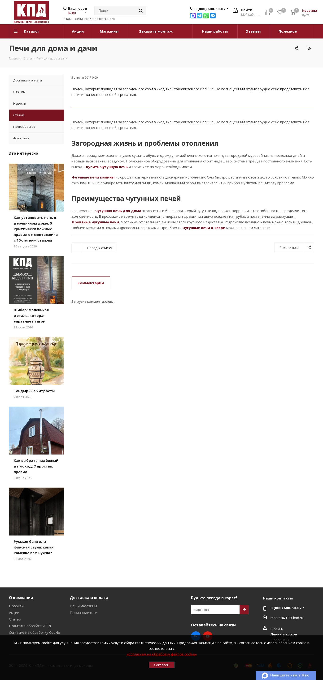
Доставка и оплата (89, 597)
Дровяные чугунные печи (95, 222)
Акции (14, 612)
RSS (309, 48)
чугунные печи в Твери (204, 227)
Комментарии (91, 282)
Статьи (15, 619)
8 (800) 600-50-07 (209, 9)
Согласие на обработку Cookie (34, 632)
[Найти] (140, 10)
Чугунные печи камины (92, 177)
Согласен (161, 665)
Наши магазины (83, 606)
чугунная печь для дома (118, 210)
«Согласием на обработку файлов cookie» (162, 654)
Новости (16, 606)
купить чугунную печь (107, 166)
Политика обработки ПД (30, 625)
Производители (83, 612)
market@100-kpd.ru (287, 617)
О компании (21, 597)
